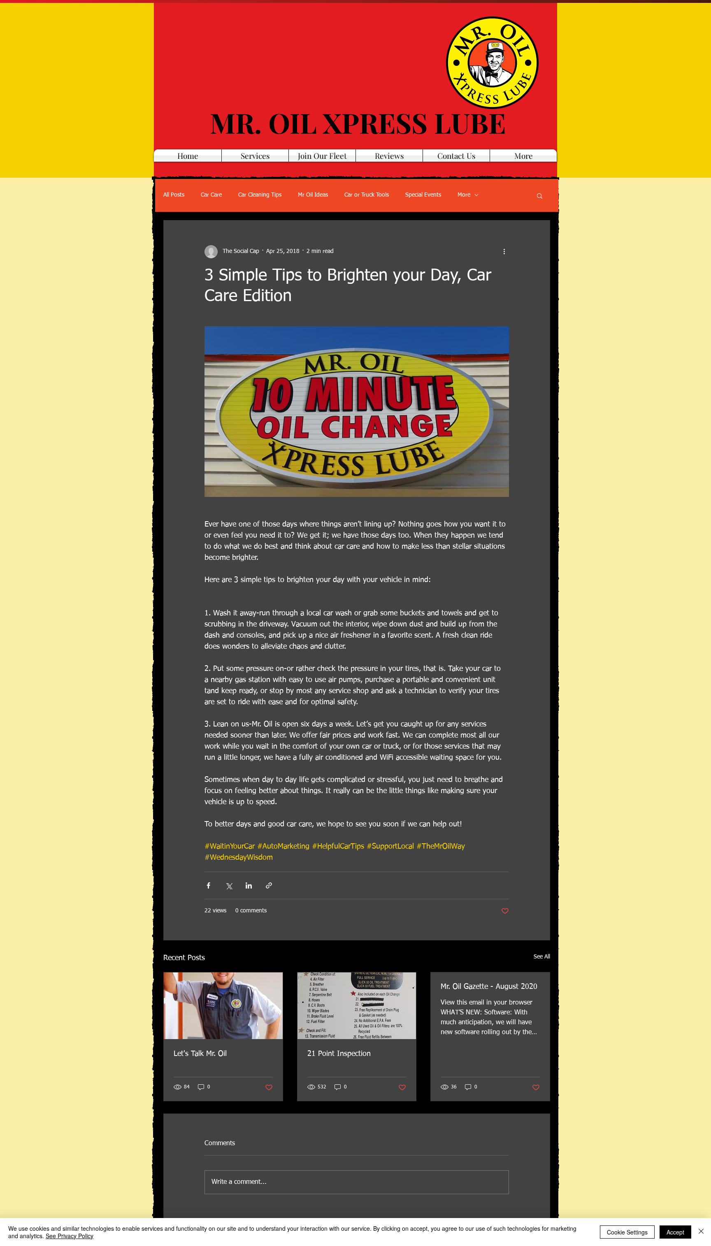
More (464, 195)
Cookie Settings (627, 1232)
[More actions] (504, 252)
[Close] (701, 1232)
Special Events (423, 195)
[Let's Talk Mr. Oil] (223, 1005)
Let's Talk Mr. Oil (200, 1054)
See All (542, 957)
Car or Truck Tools (366, 195)
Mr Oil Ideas (313, 195)
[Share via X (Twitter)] (228, 885)
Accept (675, 1232)
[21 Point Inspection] (356, 1005)
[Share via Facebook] (208, 885)
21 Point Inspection (339, 1054)
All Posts (173, 195)
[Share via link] (269, 885)
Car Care (211, 195)
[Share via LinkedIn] (249, 885)
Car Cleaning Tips (259, 195)
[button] (540, 195)
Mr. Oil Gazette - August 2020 (489, 987)
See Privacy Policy (69, 1236)
